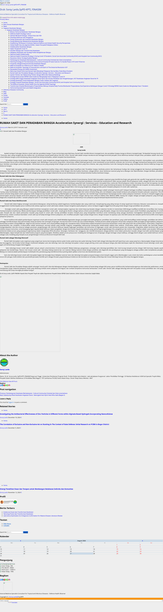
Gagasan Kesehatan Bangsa (16, 30)
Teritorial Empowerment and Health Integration (25, 88)
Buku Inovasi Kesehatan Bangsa (13, 24)
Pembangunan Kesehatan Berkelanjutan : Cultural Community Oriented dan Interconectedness (40, 60)
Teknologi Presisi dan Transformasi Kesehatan (18, 514)
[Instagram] (9, 385)
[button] (4, 19)
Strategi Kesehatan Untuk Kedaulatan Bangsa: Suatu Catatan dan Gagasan (34, 80)
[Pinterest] (4, 385)
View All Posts (13, 381)
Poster (5, 95)
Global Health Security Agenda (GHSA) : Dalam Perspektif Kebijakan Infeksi (34, 45)
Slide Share (7, 524)
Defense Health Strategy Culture (20, 34)
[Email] (7, 385)
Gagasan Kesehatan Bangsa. (12, 28)
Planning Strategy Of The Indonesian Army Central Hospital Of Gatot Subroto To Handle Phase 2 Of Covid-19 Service (47, 62)
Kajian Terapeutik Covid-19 (18, 49)
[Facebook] (1, 385)
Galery (5, 99)
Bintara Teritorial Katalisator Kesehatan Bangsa (25, 32)
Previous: (33, 393)
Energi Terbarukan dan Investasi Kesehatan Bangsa (26, 39)
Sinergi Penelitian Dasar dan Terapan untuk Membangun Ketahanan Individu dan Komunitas (36, 489)
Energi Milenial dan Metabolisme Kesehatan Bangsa (26, 41)
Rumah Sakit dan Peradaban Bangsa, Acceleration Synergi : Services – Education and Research (40, 73)
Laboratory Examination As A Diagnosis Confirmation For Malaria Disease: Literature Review (32, 516)
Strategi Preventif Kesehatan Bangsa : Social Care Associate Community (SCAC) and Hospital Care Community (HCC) (47, 82)
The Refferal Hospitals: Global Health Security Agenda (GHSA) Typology (33, 84)
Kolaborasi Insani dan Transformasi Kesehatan (18, 512)
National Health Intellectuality (19, 54)
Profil (5, 101)
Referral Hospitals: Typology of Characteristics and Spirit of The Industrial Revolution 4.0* (39, 67)
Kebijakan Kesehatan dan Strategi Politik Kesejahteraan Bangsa (30, 52)
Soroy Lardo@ (13, 597)
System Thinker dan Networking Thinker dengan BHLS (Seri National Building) (35, 75)
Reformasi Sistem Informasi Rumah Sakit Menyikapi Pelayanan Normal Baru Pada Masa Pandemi (41, 71)
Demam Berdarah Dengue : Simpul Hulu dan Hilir (26, 36)
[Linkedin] (2, 385)
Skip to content (5, 1)
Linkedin (6, 526)
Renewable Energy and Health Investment (23, 69)
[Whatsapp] (6, 385)
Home (5, 22)
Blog (4, 92)
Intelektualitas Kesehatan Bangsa (21, 47)
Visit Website (4, 381)
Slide (4, 93)
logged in (11, 402)
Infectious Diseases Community (13, 90)
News (5, 26)
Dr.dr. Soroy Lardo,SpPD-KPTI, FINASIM (20, 9)
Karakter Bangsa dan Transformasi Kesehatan (25, 50)
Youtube (6, 97)
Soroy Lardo (4, 127)
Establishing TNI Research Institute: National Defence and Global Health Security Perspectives (40, 43)
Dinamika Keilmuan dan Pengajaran (21, 37)
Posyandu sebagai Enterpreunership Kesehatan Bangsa (28, 64)
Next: (32, 395)
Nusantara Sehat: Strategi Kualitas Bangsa (23, 58)
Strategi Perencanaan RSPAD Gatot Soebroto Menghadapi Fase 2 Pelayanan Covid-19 (37, 77)
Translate (14, 602)
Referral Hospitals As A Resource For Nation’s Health (27, 65)
